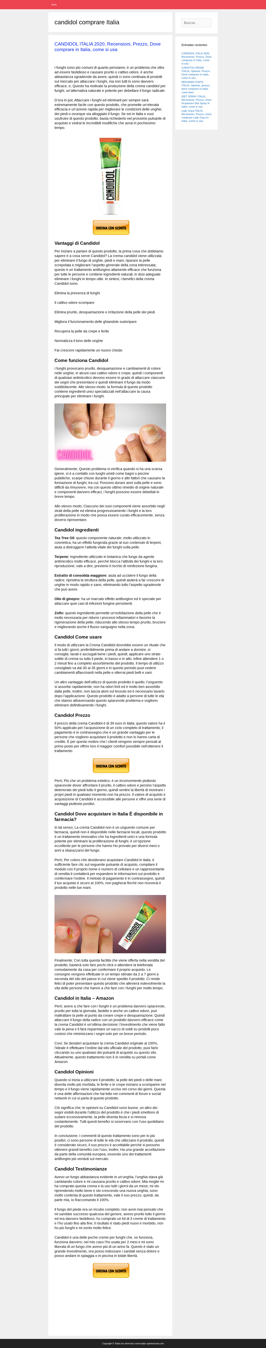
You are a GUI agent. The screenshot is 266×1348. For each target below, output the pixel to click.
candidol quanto (141, 1318)
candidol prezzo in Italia (82, 1318)
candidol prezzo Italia (113, 1318)
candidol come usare (68, 1295)
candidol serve (85, 1322)
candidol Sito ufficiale (110, 1322)
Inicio (54, 4)
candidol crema (138, 1300)
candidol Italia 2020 (128, 1309)
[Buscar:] (196, 23)
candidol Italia (104, 1309)
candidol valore (91, 1327)
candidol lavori (109, 1313)
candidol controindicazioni (80, 1300)
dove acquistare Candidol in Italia (126, 1327)
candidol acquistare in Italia (76, 1291)
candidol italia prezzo (83, 1313)
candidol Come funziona (139, 1291)
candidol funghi (64, 1309)
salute (62, 1286)
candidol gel (85, 1309)
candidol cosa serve (113, 1300)
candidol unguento (66, 1327)
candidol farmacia (130, 1304)
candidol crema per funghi (98, 1304)
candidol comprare (125, 1295)
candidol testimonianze (142, 1322)
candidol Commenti (98, 1295)
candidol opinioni (132, 1313)
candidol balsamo (109, 1291)
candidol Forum (154, 1304)
